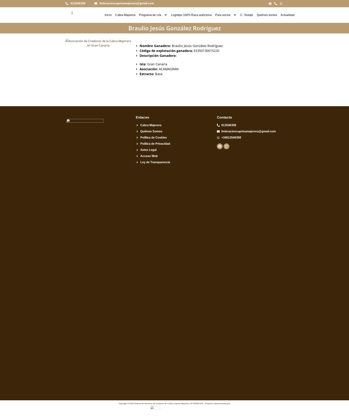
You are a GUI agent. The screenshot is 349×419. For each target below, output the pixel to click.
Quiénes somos (267, 15)
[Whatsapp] (281, 3)
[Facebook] (270, 3)
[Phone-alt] (275, 3)
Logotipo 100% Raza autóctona (191, 15)
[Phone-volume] (226, 146)
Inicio (108, 15)
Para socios (222, 15)
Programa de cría (150, 15)
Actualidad (287, 15)
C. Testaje (246, 15)
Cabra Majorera (125, 15)
